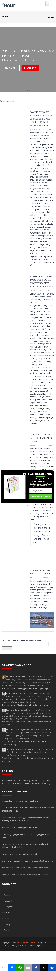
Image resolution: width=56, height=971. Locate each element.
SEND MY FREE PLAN (41, 496)
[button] (37, 473)
